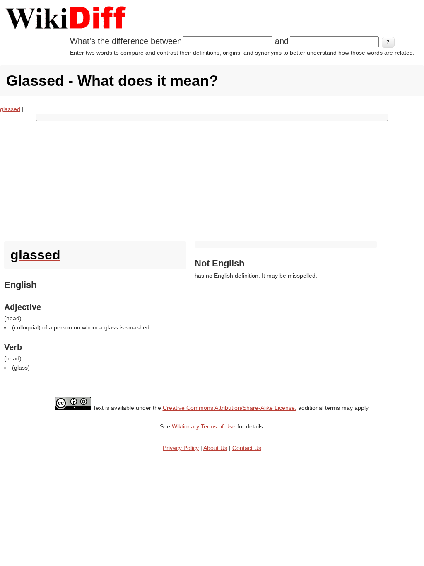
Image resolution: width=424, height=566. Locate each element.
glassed (10, 109)
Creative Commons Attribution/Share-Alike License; (229, 407)
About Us (215, 448)
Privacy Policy (181, 448)
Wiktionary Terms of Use (204, 426)
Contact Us (246, 448)
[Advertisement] (212, 179)
